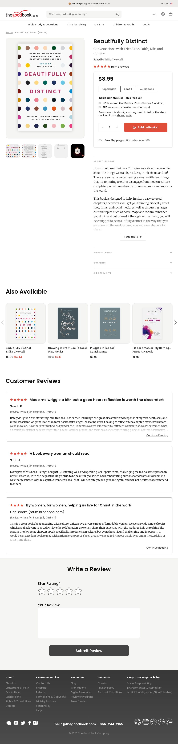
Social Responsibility (139, 683)
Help (154, 14)
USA (166, 3)
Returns (40, 692)
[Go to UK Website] (138, 720)
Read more (131, 236)
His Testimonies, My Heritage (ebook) (152, 348)
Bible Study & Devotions (43, 24)
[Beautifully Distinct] (26, 323)
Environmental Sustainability (144, 687)
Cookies (102, 683)
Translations (78, 687)
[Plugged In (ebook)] (110, 323)
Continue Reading (157, 435)
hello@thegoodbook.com (75, 724)
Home (9, 32)
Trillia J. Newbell (113, 59)
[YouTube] (16, 722)
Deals (146, 24)
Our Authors (13, 692)
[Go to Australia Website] (153, 720)
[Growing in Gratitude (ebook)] (68, 323)
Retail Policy (43, 706)
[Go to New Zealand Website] (161, 720)
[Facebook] (29, 722)
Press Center (78, 701)
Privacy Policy (106, 687)
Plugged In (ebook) (103, 348)
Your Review (49, 605)
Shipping (41, 687)
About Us (11, 683)
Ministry (99, 24)
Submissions (13, 697)
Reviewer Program (82, 697)
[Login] (163, 14)
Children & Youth (123, 24)
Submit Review (89, 650)
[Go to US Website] (146, 720)
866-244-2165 (111, 724)
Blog (73, 683)
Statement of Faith (17, 687)
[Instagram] (35, 722)
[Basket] (170, 15)
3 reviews (123, 66)
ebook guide (124, 115)
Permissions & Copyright (51, 697)
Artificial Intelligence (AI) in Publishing (149, 692)
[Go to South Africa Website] (169, 720)
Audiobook (147, 89)
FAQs (39, 710)
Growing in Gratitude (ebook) (67, 348)
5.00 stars (18, 399)
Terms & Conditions (110, 692)
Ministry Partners (46, 701)
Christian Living (76, 24)
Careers (10, 706)
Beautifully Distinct (18, 348)
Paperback (109, 89)
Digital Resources (81, 692)
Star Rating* (49, 583)
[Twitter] (23, 722)
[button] (3, 330)
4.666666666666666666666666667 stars (102, 66)
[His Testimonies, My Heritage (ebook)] (152, 323)
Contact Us (43, 683)
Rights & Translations (18, 701)
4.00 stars (17, 505)
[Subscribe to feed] (9, 722)
